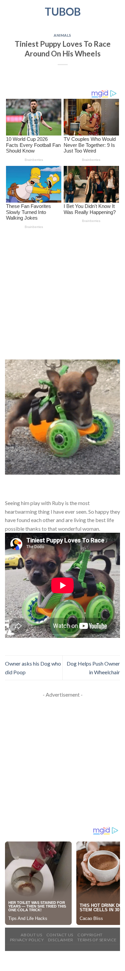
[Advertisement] (62, 294)
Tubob (63, 11)
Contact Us (59, 934)
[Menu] (9, 11)
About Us (31, 934)
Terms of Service (97, 939)
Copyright (90, 934)
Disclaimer (60, 939)
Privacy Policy (27, 939)
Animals (62, 35)
